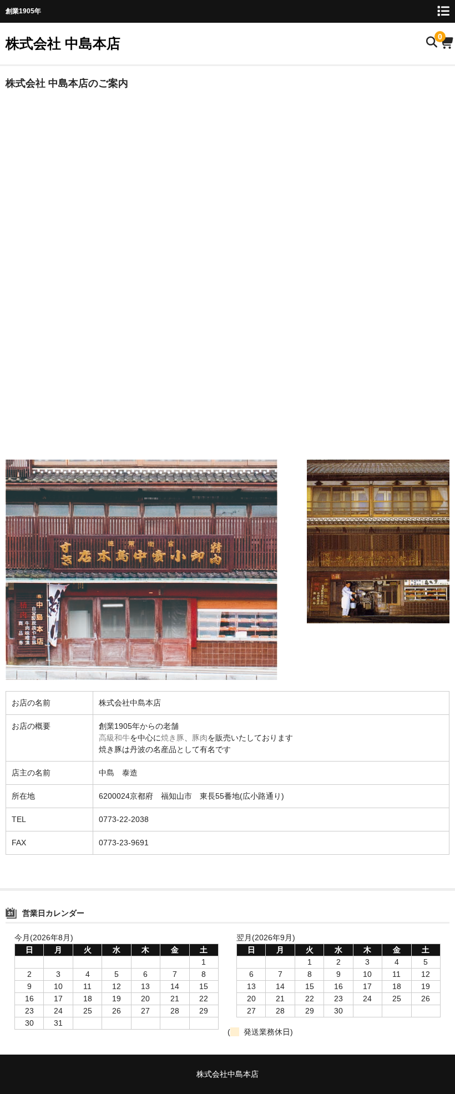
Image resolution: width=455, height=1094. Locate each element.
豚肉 (200, 737)
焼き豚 (172, 737)
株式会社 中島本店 (63, 43)
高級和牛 (114, 737)
